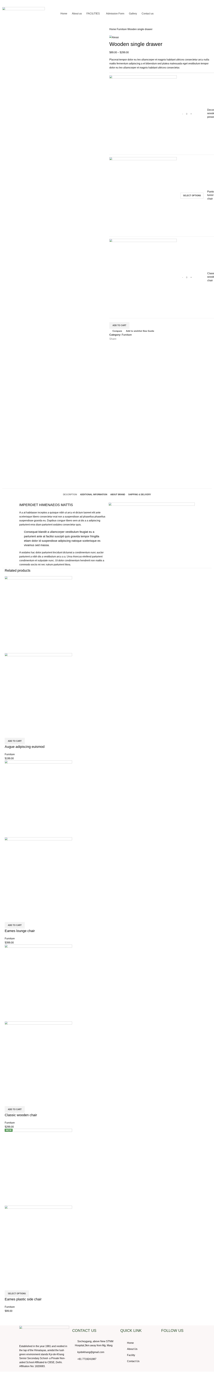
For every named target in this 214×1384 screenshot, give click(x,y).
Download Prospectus (195, 13)
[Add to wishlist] (25, 734)
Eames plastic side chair (23, 1299)
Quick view (17, 734)
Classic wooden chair (21, 1115)
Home (113, 29)
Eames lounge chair (20, 931)
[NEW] (38, 1167)
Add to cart (119, 325)
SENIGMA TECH (202, 1377)
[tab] (69, 492)
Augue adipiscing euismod (24, 747)
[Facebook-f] (165, 1343)
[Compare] (9, 734)
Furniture (122, 29)
